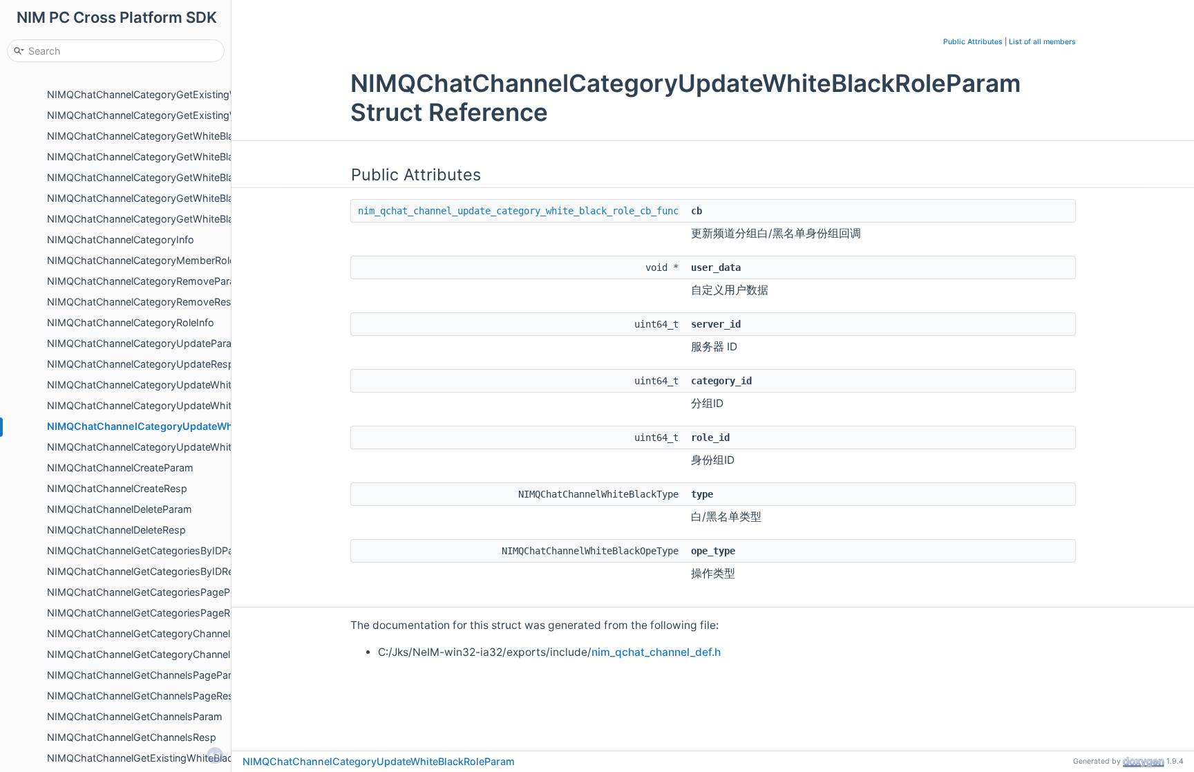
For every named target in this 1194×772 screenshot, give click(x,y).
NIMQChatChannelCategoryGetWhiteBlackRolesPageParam (185, 198)
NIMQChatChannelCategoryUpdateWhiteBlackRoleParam (185, 426)
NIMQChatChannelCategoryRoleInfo (130, 322)
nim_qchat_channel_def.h (656, 652)
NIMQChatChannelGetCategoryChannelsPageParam (168, 633)
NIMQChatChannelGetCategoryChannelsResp (153, 654)
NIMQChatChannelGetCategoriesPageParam (150, 592)
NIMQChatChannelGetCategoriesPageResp (147, 613)
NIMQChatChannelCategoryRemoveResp (142, 302)
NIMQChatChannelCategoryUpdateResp (140, 364)
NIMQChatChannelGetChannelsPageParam (146, 675)
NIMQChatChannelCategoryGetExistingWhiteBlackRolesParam (192, 94)
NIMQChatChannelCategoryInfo (120, 239)
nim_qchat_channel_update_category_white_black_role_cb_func (518, 210)
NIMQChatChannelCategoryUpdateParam (143, 343)
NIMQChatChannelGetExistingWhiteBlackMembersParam (179, 758)
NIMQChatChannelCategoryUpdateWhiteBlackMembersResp (188, 405)
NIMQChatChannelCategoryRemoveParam (145, 281)
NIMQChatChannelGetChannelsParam (134, 716)
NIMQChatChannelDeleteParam (119, 509)
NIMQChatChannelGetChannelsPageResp (143, 696)
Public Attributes (973, 41)
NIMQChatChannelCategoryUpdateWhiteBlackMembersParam (191, 384)
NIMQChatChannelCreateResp (117, 488)
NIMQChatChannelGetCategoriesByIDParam (149, 550)
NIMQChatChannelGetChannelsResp (131, 737)
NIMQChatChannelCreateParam (120, 467)
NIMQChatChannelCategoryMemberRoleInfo (150, 260)
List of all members (1042, 41)
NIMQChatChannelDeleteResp (116, 530)
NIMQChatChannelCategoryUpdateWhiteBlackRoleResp (176, 447)
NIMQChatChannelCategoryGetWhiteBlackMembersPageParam (194, 136)
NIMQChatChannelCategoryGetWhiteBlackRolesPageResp (182, 219)
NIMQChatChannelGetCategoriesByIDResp (146, 571)
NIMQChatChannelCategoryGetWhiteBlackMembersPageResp (191, 156)
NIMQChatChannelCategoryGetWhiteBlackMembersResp (179, 177)
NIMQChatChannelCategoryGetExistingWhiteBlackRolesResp (188, 115)
